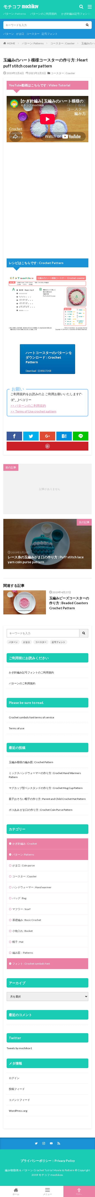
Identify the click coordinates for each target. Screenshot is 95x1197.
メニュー (47, 1194)
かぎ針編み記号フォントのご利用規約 (31, 672)
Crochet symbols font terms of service (31, 717)
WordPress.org (18, 1110)
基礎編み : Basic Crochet (26, 920)
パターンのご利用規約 (43, 13)
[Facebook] (14, 436)
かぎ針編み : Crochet (24, 843)
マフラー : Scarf (21, 909)
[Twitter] (31, 436)
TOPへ (79, 1194)
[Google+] (47, 436)
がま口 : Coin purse (23, 865)
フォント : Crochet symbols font (31, 963)
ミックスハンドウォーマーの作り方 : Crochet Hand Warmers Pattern (45, 775)
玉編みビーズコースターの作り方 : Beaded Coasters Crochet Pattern (69, 603)
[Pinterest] (47, 446)
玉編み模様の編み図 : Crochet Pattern (31, 762)
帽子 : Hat (17, 941)
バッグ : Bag (19, 898)
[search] (87, 25)
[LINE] (80, 436)
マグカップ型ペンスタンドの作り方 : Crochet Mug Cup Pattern (46, 788)
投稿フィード (17, 1089)
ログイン (14, 1078)
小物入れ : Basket (22, 931)
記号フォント (50, 33)
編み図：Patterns (22, 952)
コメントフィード (19, 1099)
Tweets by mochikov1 (19, 1048)
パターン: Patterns (14, 13)
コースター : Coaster (62, 43)
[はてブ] (64, 436)
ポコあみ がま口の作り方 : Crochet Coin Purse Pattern (40, 809)
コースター (33, 33)
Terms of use (16, 728)
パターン (8, 33)
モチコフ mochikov (20, 6)
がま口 (20, 33)
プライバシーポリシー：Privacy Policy (48, 1160)
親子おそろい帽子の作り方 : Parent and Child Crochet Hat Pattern (47, 799)
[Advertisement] (47, 200)
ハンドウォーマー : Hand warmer (31, 887)
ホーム (16, 1194)
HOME (11, 43)
